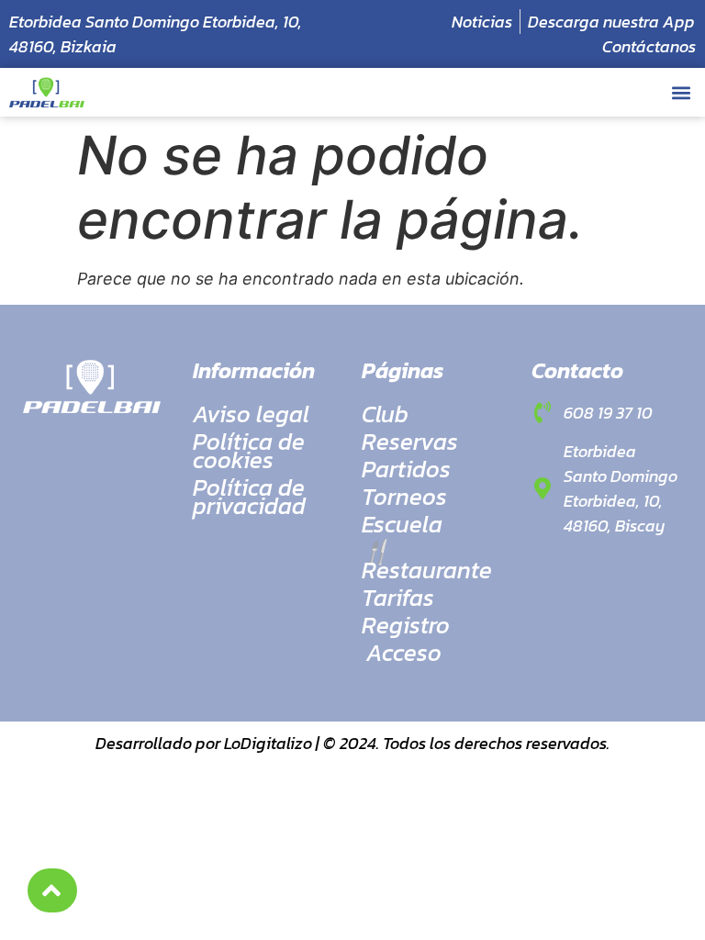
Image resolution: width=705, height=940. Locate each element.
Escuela (402, 524)
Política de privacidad (249, 497)
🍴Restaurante (427, 561)
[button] (681, 92)
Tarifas (398, 597)
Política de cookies (249, 451)
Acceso (404, 652)
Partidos (406, 469)
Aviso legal (251, 414)
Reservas (410, 441)
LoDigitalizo (268, 743)
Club (385, 414)
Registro (406, 625)
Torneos (404, 496)
